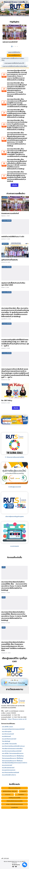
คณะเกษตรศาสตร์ (7, 765)
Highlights (5, 244)
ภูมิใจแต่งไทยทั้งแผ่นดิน (9, 260)
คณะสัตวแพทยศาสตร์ (8, 768)
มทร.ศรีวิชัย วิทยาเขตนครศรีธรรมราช (12, 753)
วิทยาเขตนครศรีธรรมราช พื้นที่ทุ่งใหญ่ (13, 756)
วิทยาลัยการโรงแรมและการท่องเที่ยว (12, 749)
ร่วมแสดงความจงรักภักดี (8, 42)
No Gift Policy (6, 400)
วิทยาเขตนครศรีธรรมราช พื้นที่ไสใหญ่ (12, 758)
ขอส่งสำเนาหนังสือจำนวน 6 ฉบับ (12, 236)
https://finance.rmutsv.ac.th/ (17, 719)
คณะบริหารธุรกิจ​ (6, 732)
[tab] (14, 52)
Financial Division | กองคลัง (14, 2)
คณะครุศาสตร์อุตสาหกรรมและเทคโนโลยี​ (13, 729)
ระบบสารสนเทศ (14, 546)
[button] (27, 6)
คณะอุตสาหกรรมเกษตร (8, 770)
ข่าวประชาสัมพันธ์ (6, 220)
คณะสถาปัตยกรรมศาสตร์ (9, 739)
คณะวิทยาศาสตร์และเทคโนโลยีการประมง (13, 746)
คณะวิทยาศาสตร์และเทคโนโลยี (10, 772)
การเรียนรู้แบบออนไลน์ (14, 487)
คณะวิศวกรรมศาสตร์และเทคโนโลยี (11, 751)
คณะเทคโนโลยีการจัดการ (9, 775)
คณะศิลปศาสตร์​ (6, 736)
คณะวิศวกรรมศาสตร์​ (8, 734)
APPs (3, 567)
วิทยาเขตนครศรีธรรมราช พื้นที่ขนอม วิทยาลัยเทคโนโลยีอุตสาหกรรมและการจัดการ (14, 762)
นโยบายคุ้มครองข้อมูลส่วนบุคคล (14, 516)
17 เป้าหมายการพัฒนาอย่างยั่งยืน (14, 457)
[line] (16, 866)
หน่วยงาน (4, 197)
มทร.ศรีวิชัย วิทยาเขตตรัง (9, 744)
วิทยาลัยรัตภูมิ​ (6, 741)
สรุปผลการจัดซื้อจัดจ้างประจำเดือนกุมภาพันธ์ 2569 (13, 284)
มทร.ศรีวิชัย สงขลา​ (7, 727)
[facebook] (13, 866)
